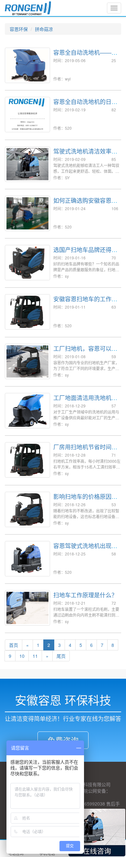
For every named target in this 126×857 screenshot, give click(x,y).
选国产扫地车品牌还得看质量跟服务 (85, 252)
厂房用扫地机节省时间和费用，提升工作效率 (85, 449)
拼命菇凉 (44, 29)
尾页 (61, 656)
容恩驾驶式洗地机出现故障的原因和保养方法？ (85, 548)
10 (22, 656)
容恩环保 (19, 29)
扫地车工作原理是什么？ (85, 595)
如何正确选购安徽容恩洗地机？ (85, 203)
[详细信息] (13, 661)
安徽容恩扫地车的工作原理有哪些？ (85, 301)
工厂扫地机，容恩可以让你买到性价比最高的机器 (85, 351)
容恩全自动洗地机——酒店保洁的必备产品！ (85, 55)
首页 (13, 645)
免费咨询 (63, 740)
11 (35, 656)
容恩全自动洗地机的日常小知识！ (85, 104)
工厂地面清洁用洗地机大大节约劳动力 (85, 400)
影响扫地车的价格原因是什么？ (85, 499)
